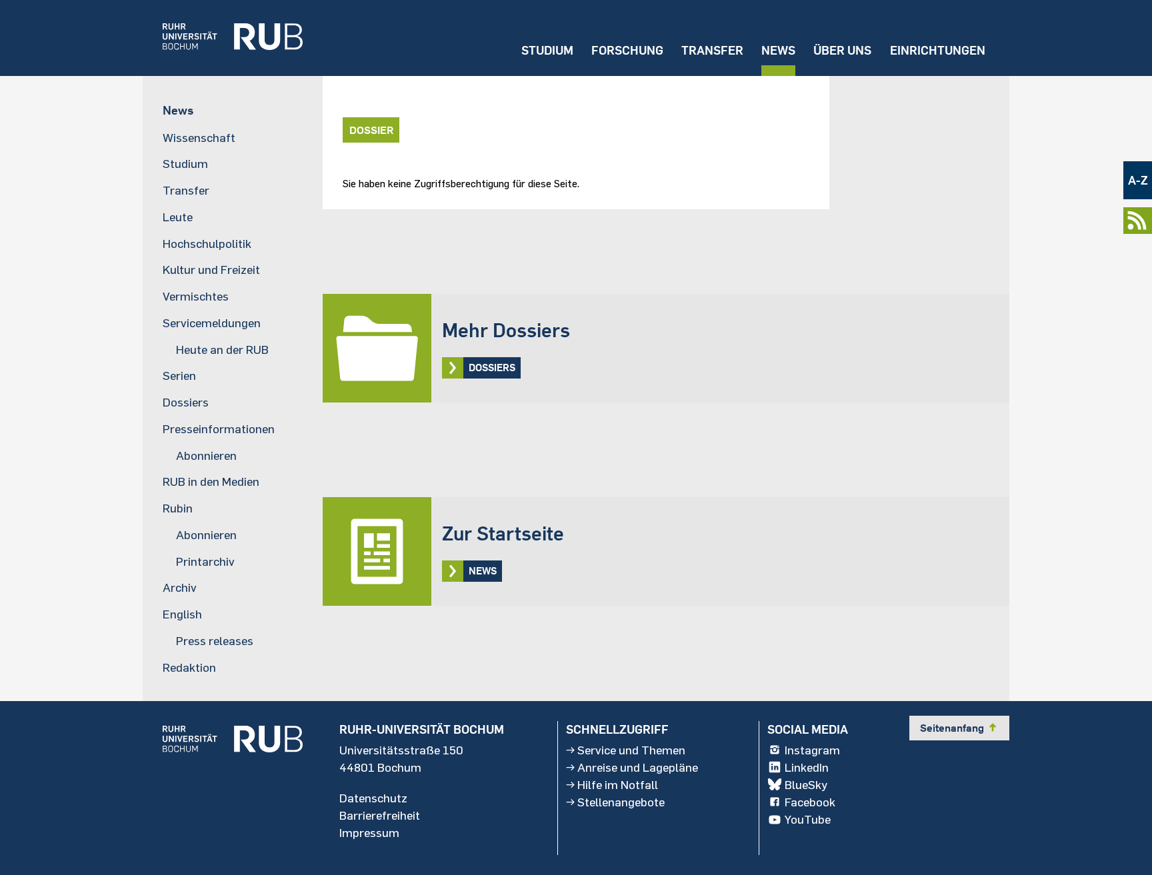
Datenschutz (373, 797)
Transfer (712, 50)
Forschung (627, 50)
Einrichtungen (937, 50)
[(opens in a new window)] (223, 38)
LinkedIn (807, 767)
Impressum (369, 832)
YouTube (808, 819)
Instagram (812, 749)
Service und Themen (631, 749)
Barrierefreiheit (379, 815)
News (778, 50)
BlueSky (806, 784)
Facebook (810, 801)
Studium (547, 50)
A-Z (1138, 180)
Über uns (842, 50)
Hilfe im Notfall (617, 784)
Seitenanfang (959, 727)
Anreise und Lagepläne (637, 767)
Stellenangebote (621, 801)
